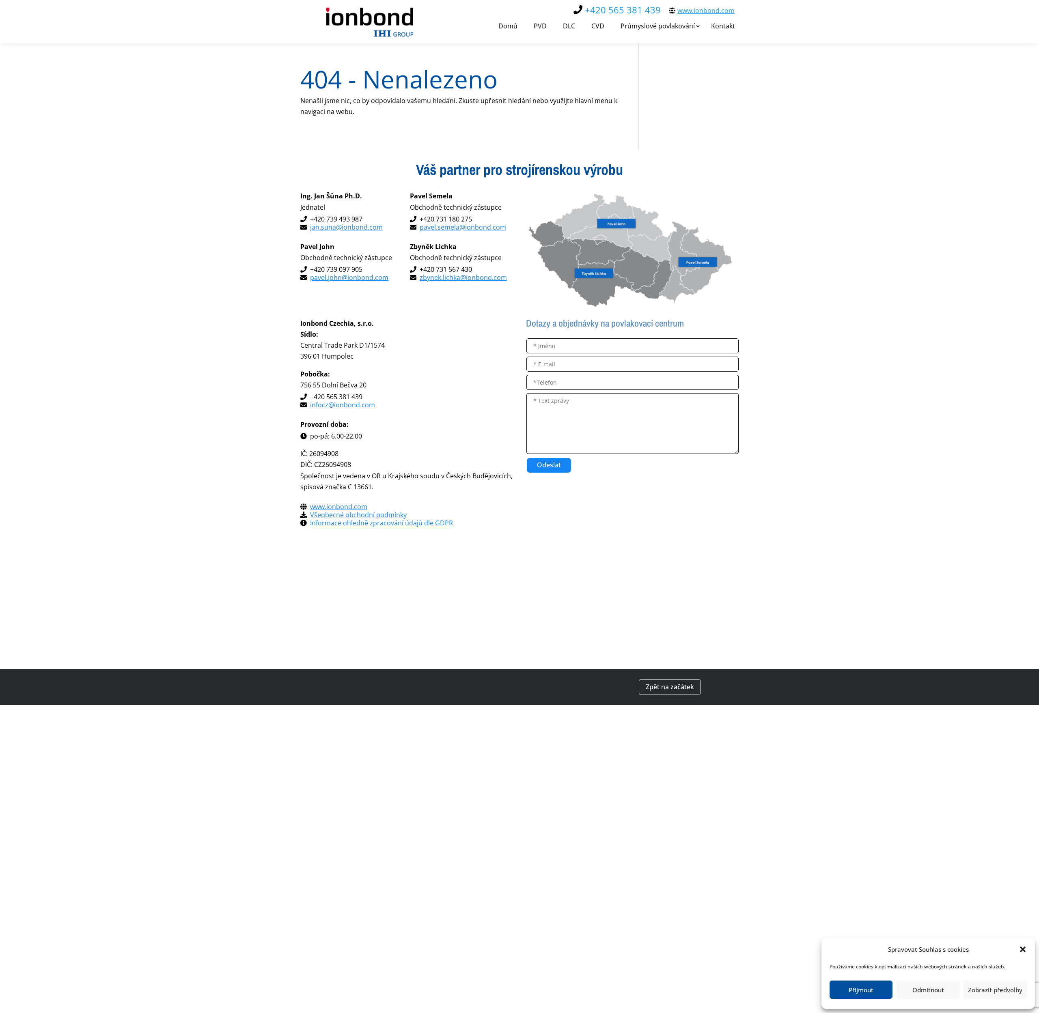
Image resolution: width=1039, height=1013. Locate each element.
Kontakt (723, 26)
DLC (569, 26)
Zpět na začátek (670, 686)
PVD (540, 26)
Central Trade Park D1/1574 (342, 345)
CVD (597, 26)
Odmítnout (928, 990)
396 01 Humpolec (327, 356)
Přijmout (861, 990)
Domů (507, 26)
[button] (1023, 949)
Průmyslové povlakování (658, 26)
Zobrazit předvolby (995, 990)
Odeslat (549, 464)
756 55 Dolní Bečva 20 (333, 385)
